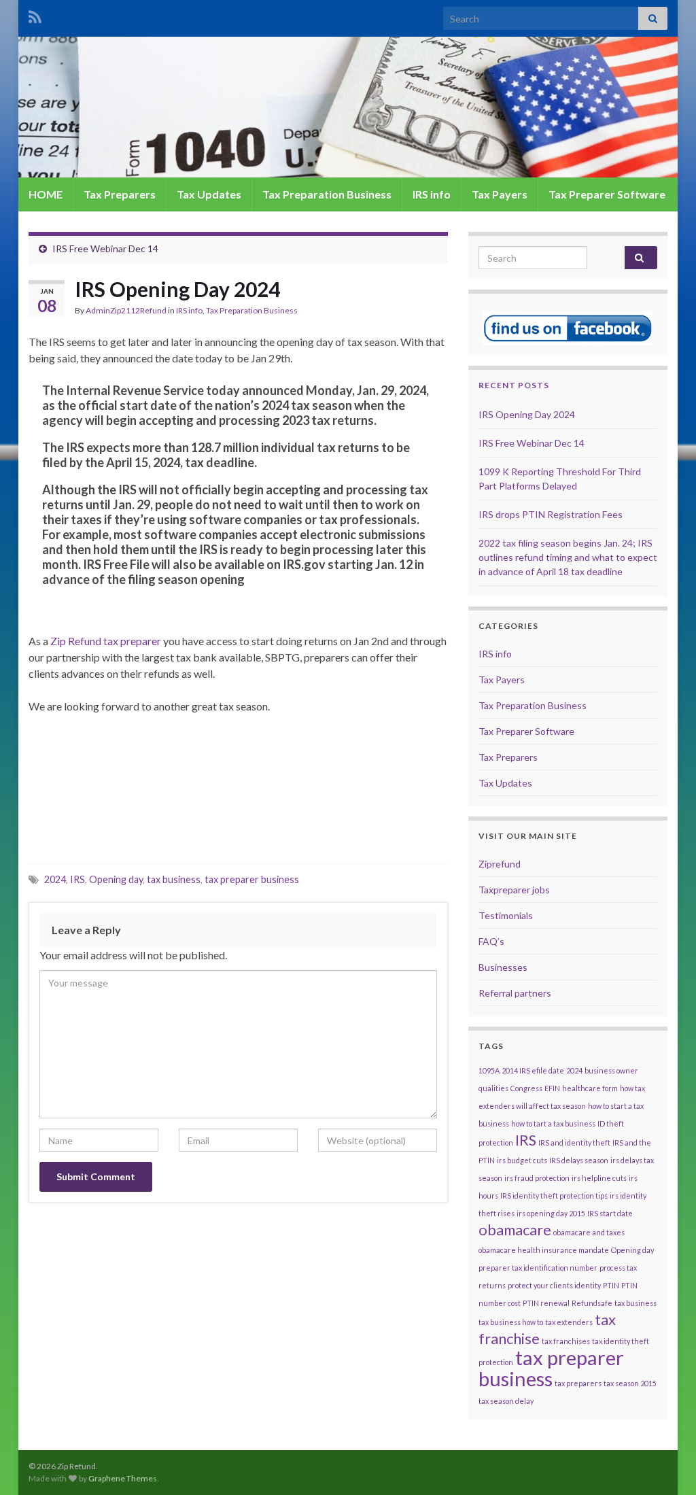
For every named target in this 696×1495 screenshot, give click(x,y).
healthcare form (590, 1088)
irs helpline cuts (599, 1177)
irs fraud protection (537, 1177)
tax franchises (566, 1341)
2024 (55, 879)
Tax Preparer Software (607, 194)
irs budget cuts (522, 1160)
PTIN (611, 1285)
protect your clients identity (554, 1285)
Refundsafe (592, 1303)
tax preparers (578, 1383)
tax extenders (569, 1322)
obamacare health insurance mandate (543, 1249)
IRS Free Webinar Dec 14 (105, 248)
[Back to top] (665, 1464)
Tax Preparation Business (327, 194)
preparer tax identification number (537, 1267)
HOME (46, 194)
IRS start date (610, 1213)
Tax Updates (209, 194)
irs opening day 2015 (551, 1213)
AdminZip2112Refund (126, 310)
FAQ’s (491, 941)
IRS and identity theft (574, 1142)
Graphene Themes (122, 1478)
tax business (174, 879)
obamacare (514, 1229)
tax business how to (510, 1322)
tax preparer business (252, 879)
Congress (526, 1088)
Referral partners (514, 993)
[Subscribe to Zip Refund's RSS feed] (35, 14)
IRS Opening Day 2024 (526, 414)
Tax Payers (499, 194)
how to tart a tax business (553, 1123)
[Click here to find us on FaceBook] (567, 326)
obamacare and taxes (589, 1232)
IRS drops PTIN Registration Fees (550, 514)
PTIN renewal (546, 1303)
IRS (77, 879)
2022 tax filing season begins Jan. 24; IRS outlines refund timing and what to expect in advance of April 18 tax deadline (567, 557)
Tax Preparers (120, 194)
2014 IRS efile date (533, 1070)
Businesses (502, 967)
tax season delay (506, 1400)
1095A (489, 1070)
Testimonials (505, 915)
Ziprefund (499, 864)
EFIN (552, 1088)
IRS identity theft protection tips (554, 1195)
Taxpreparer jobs (514, 889)
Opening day (116, 879)
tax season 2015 (630, 1383)
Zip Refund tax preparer (105, 640)
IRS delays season (578, 1160)
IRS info (432, 194)
